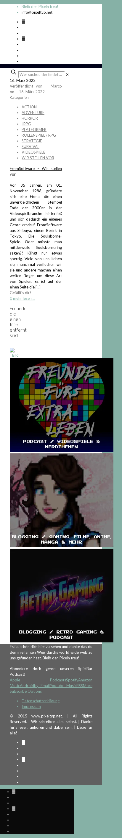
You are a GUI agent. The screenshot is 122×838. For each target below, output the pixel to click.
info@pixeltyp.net (37, 12)
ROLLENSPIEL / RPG (39, 135)
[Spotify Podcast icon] (23, 21)
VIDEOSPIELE (33, 152)
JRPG (26, 123)
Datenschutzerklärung (41, 700)
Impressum (31, 706)
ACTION (29, 106)
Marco (56, 86)
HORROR (30, 118)
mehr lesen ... (24, 298)
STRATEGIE (32, 140)
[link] (67, 74)
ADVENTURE (33, 112)
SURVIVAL (30, 146)
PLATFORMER (34, 129)
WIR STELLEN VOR (38, 157)
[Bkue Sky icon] (23, 38)
